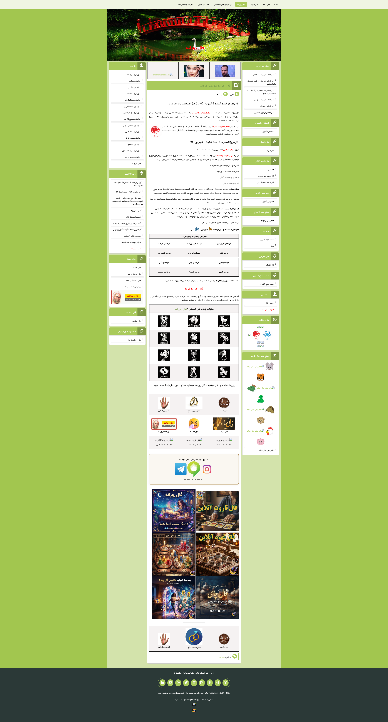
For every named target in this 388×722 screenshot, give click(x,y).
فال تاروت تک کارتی (133, 100)
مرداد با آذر (164, 262)
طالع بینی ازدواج (267, 220)
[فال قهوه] (217, 555)
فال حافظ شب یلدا (133, 280)
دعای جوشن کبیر (267, 239)
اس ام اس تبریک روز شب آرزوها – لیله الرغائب (262, 82)
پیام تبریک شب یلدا (133, 286)
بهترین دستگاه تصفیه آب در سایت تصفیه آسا (128, 183)
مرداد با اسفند (164, 272)
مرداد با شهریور (164, 253)
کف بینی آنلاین (268, 201)
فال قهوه (270, 169)
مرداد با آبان (194, 262)
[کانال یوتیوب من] (170, 682)
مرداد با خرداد (164, 243)
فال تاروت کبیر (134, 81)
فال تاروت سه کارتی (132, 106)
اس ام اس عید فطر (266, 106)
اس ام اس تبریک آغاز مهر (264, 99)
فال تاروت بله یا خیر (133, 157)
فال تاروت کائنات (194, 445)
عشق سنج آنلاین (267, 284)
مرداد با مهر (224, 262)
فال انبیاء (270, 150)
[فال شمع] (174, 555)
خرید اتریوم (136, 210)
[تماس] (194, 682)
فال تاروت (254, 4)
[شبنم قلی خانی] (162, 75)
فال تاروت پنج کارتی (132, 119)
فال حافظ (266, 4)
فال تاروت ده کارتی (133, 138)
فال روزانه (241, 4)
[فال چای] (217, 598)
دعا (272, 246)
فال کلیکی (270, 265)
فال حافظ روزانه (134, 274)
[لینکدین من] (162, 682)
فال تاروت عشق (134, 144)
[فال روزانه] (174, 511)
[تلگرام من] (218, 682)
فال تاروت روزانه (224, 445)
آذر (192, 229)
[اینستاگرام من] (202, 682)
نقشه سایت (179, 699)
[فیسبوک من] (210, 682)
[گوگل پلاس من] (178, 682)
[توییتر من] (186, 682)
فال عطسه (136, 321)
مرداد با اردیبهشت (194, 243)
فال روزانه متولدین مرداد (215, 85)
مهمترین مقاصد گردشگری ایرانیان (127, 229)
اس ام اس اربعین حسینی (264, 112)
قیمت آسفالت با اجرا (133, 217)
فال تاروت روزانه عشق (131, 150)
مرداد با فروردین (224, 243)
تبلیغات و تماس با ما (185, 4)
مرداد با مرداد (194, 253)
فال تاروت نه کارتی (133, 131)
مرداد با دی (224, 272)
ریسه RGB (269, 303)
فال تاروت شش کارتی (132, 125)
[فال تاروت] (217, 511)
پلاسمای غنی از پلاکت (132, 236)
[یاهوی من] (225, 682)
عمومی (222, 657)
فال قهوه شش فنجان (265, 182)
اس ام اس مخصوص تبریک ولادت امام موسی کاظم (262, 91)
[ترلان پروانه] (194, 71)
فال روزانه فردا (134, 340)
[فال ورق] (174, 598)
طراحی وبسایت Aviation (131, 242)
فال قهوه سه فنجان (266, 176)
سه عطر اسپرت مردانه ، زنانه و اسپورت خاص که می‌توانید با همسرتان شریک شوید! (127, 201)
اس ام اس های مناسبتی (223, 4)
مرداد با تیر (223, 253)
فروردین (204, 229)
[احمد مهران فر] (225, 71)
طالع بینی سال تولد (266, 450)
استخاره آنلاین (203, 4)
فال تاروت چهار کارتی (132, 112)
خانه (276, 4)
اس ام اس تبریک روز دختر (263, 74)
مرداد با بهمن (194, 272)
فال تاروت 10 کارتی (164, 445)
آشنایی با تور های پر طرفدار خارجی (127, 223)
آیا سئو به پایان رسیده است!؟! (128, 191)
